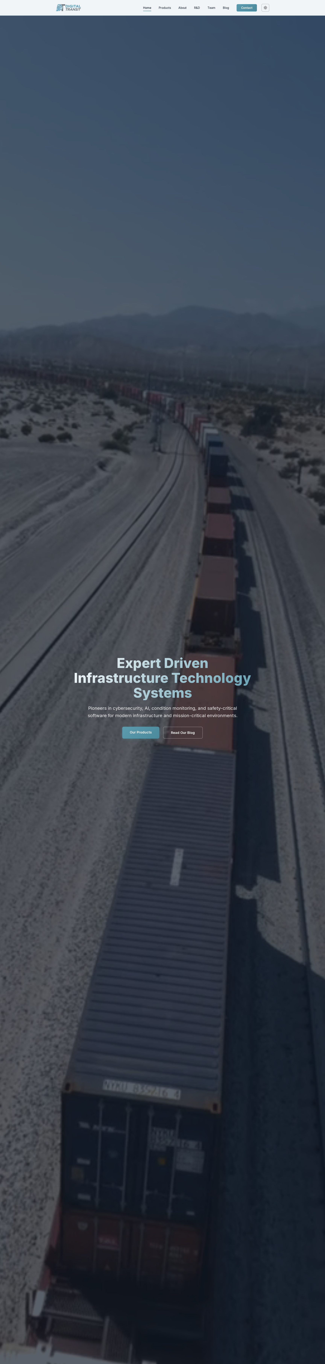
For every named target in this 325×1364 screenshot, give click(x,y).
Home (147, 8)
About (182, 8)
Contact (246, 8)
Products (165, 8)
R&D (197, 8)
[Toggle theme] (265, 8)
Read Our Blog (183, 733)
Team (211, 8)
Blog (226, 8)
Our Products (141, 732)
